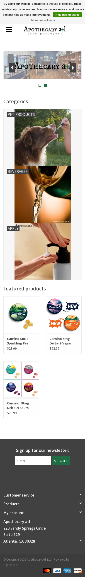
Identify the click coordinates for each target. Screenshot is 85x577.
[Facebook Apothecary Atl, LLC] (38, 474)
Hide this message (68, 14)
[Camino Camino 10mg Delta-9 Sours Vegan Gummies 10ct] (21, 379)
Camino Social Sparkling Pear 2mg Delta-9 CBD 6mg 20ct (20, 341)
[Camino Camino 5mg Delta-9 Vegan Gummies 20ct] (64, 315)
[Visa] (57, 571)
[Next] (73, 67)
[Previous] (12, 67)
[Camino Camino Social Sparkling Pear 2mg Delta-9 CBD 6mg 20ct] (21, 315)
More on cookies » (43, 20)
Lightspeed (10, 565)
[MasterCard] (46, 571)
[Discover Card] (77, 571)
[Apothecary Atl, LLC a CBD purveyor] (51, 30)
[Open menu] (9, 29)
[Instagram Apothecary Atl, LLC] (46, 474)
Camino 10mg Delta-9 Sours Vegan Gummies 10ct (20, 405)
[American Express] (67, 571)
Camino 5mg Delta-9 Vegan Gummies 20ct (61, 341)
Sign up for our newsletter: (42, 450)
